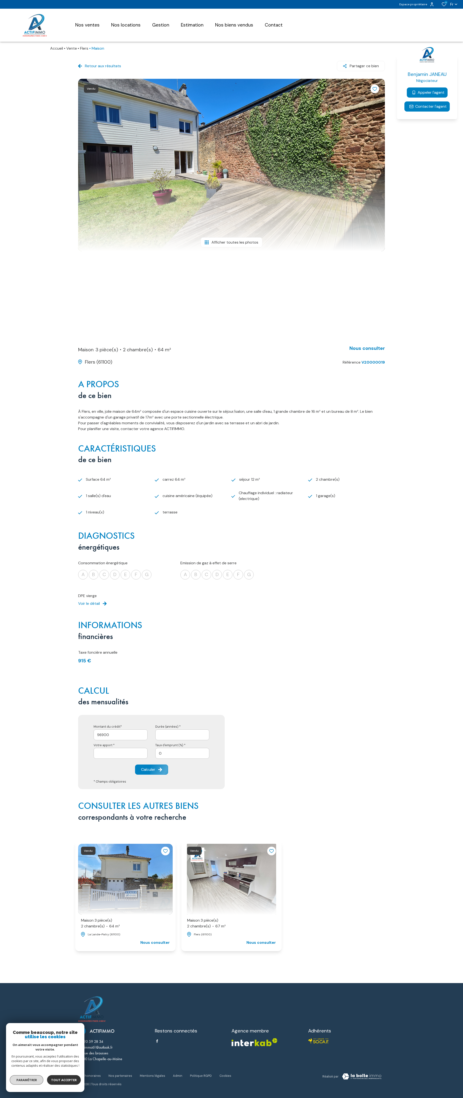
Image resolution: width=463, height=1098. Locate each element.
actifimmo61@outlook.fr (95, 1047)
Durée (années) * (168, 727)
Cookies (225, 1076)
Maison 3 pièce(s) (100, 923)
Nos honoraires (89, 1076)
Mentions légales (152, 1076)
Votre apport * (104, 745)
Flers (84, 48)
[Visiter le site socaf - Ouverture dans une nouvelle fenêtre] (318, 1041)
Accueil (56, 48)
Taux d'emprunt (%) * (170, 745)
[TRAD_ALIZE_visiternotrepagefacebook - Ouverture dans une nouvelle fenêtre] (157, 1041)
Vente (71, 48)
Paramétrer (26, 1080)
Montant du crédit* (108, 727)
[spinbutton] (182, 753)
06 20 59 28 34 (90, 1041)
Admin (177, 1076)
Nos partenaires (120, 1076)
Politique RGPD (201, 1076)
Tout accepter (64, 1080)
